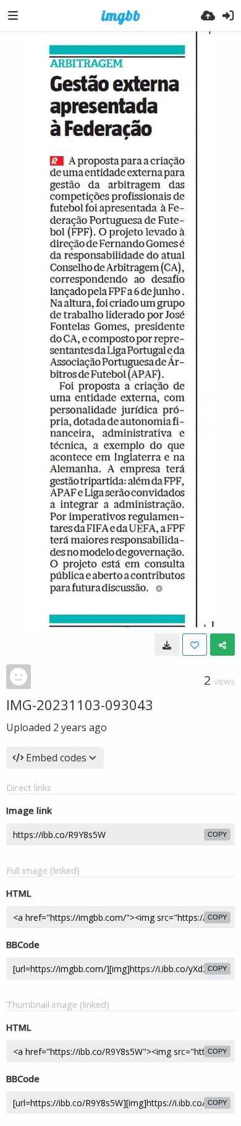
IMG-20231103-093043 (79, 704)
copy (217, 834)
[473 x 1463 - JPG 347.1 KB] (166, 644)
